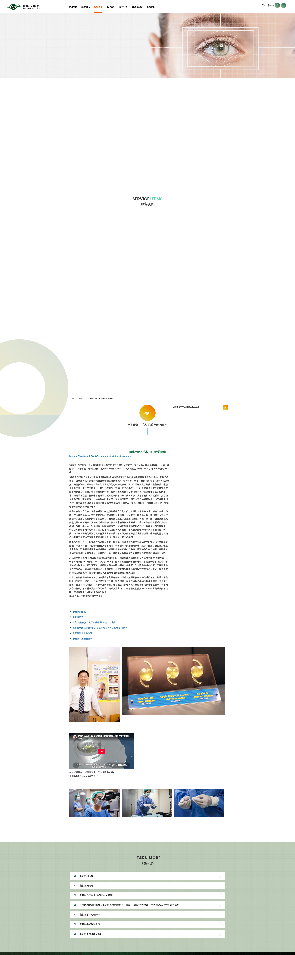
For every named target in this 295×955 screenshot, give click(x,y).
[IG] (283, 5)
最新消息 (85, 7)
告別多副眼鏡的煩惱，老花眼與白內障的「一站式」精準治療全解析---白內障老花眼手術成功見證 (129, 905)
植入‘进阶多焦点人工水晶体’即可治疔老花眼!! (95, 622)
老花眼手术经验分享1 (91, 914)
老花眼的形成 (79, 612)
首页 (74, 398)
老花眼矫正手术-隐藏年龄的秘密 (96, 895)
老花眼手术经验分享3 (83, 639)
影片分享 (123, 7)
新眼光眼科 (23, 7)
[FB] (277, 5)
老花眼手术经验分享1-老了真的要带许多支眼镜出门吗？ (100, 628)
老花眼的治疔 (79, 617)
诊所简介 (73, 7)
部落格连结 (137, 7)
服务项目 (98, 7)
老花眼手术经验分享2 (83, 633)
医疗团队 (111, 7)
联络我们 (151, 7)
